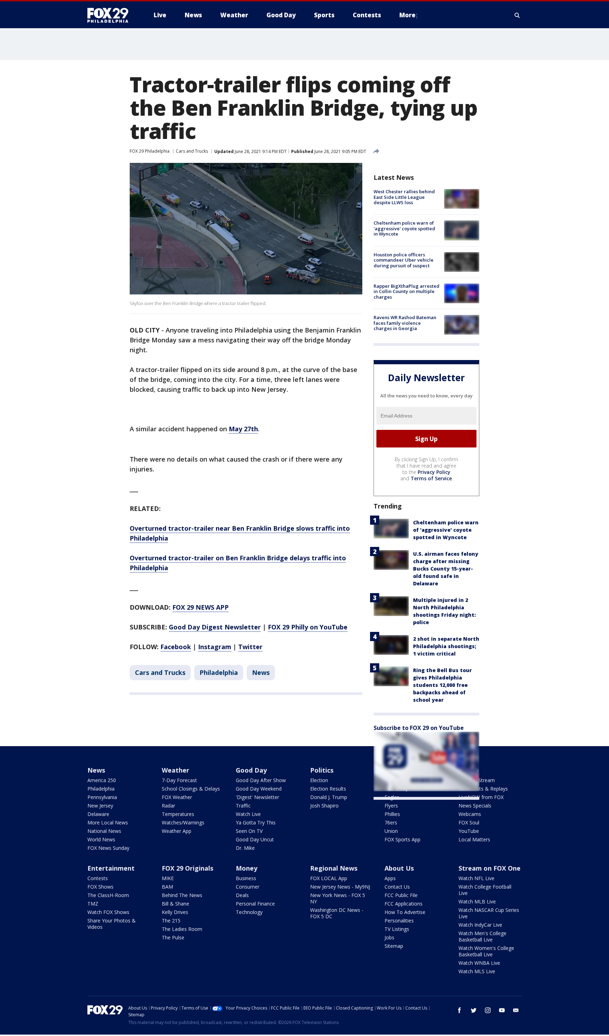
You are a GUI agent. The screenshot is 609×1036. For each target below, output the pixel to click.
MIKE (168, 878)
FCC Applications (404, 903)
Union (391, 831)
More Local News (107, 822)
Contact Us (397, 886)
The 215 (171, 920)
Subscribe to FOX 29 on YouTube (419, 728)
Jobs (389, 937)
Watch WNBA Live (479, 962)
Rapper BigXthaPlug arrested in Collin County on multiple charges (406, 291)
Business (246, 878)
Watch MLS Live (477, 971)
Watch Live (248, 814)
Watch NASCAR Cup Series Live (489, 913)
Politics (321, 770)
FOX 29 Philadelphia (150, 151)
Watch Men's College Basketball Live (482, 936)
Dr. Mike (245, 848)
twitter (473, 1010)
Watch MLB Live (477, 901)
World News (101, 839)
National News (104, 831)
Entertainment (111, 868)
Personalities (399, 920)
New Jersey (100, 805)
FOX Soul (469, 822)
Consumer (247, 886)
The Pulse (173, 937)
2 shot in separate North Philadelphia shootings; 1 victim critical (446, 646)
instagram (487, 1010)
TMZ (92, 903)
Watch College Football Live (485, 889)
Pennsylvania (102, 797)
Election (319, 780)
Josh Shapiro (324, 805)
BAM (167, 886)
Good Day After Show (261, 780)
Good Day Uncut (255, 839)
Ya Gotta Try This (256, 822)
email (516, 1010)
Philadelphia (218, 672)
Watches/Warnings (183, 822)
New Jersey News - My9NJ (340, 886)
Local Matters (474, 839)
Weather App (176, 831)
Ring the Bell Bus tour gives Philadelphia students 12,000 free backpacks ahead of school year (442, 685)
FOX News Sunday (108, 848)
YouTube (469, 831)
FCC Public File (401, 895)
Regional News (333, 868)
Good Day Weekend (259, 788)
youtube (502, 1010)
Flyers (391, 805)
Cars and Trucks (192, 151)
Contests (97, 878)
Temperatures (178, 814)
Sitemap (394, 946)
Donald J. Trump (328, 797)
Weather (175, 770)
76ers (391, 822)
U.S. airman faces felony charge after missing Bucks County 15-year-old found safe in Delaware (445, 568)
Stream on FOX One (490, 868)
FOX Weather (177, 797)
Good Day (251, 770)
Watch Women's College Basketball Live (486, 951)
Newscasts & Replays (483, 788)
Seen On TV (249, 831)
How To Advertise (405, 912)
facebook (459, 1010)
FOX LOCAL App (328, 878)
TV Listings (397, 929)
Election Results (328, 788)
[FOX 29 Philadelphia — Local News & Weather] (110, 15)
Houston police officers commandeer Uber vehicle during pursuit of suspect (403, 260)
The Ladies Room (182, 929)
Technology (249, 912)
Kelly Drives (175, 912)
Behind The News (182, 895)
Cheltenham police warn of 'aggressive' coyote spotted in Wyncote (404, 228)
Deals (242, 895)
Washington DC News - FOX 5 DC (336, 913)
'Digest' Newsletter (257, 797)
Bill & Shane (175, 903)
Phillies (392, 814)
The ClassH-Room (108, 895)
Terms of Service (431, 478)
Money (246, 868)
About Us (399, 868)
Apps (390, 878)
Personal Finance (255, 903)
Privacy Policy (434, 472)
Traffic (243, 805)
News (261, 672)
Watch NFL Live (476, 878)
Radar (168, 805)
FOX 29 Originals (187, 868)
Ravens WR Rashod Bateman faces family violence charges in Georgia (405, 322)
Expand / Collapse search (517, 15)
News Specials (475, 805)
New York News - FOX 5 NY (337, 898)
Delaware (98, 814)
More (407, 15)
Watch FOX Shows (108, 912)
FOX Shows (100, 886)
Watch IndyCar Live (480, 924)
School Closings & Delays (191, 788)
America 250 (101, 780)
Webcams (470, 814)
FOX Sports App (402, 839)
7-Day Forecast (179, 780)
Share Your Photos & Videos (111, 923)
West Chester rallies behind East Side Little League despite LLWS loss (404, 197)
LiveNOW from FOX (481, 797)
